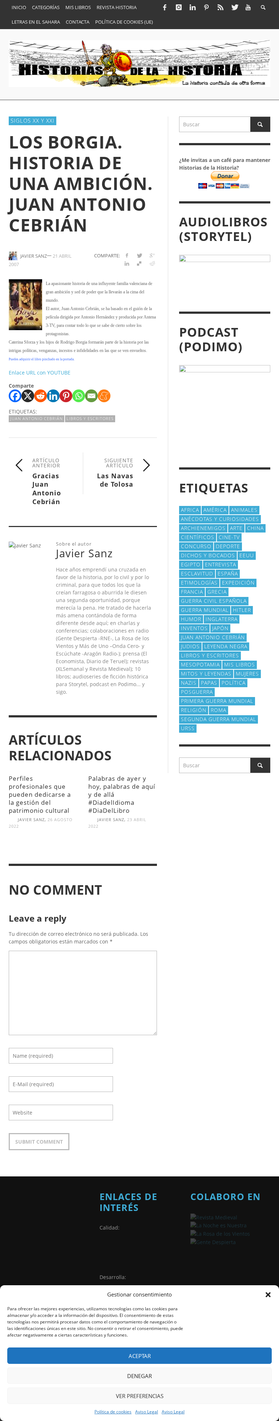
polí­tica (234, 682)
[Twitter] (234, 7)
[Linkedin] (53, 395)
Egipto (191, 564)
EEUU (246, 555)
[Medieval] (213, 1216)
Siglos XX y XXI (32, 120)
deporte (228, 546)
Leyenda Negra (225, 646)
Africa (190, 509)
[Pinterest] (206, 7)
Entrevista (220, 564)
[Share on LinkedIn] (127, 263)
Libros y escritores (90, 418)
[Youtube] (248, 7)
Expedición (238, 582)
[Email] (91, 395)
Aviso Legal (146, 1412)
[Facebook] (164, 7)
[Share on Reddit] (152, 263)
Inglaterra (222, 618)
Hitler (242, 609)
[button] (268, 1294)
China (255, 528)
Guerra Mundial (205, 609)
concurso (196, 546)
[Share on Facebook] (127, 255)
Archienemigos (203, 528)
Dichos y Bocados (208, 555)
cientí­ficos (197, 537)
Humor (191, 618)
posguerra (197, 691)
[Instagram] (178, 7)
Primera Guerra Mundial (217, 700)
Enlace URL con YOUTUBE (39, 372)
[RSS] (220, 7)
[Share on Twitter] (139, 255)
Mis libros (239, 664)
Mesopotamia (200, 664)
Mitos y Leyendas (206, 673)
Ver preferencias (139, 1396)
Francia (192, 591)
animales (244, 509)
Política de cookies (113, 1412)
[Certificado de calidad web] (118, 1254)
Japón (220, 628)
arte (236, 528)
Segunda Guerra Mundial (218, 719)
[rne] (213, 1241)
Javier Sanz (31, 820)
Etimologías (199, 582)
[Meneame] (104, 395)
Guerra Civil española (214, 600)
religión (193, 709)
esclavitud (197, 573)
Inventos (194, 628)
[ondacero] (220, 1233)
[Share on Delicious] (139, 263)
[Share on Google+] (152, 255)
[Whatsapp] (78, 395)
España (228, 573)
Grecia (217, 591)
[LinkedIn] (192, 7)
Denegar (139, 1376)
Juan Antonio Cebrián (36, 418)
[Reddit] (40, 395)
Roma (218, 709)
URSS (188, 728)
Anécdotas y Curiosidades (220, 518)
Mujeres (247, 673)
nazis (189, 682)
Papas (209, 682)
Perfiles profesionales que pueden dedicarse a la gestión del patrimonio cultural (40, 794)
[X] (27, 395)
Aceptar (140, 1355)
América (215, 509)
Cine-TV (229, 537)
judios (190, 646)
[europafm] (218, 1225)
